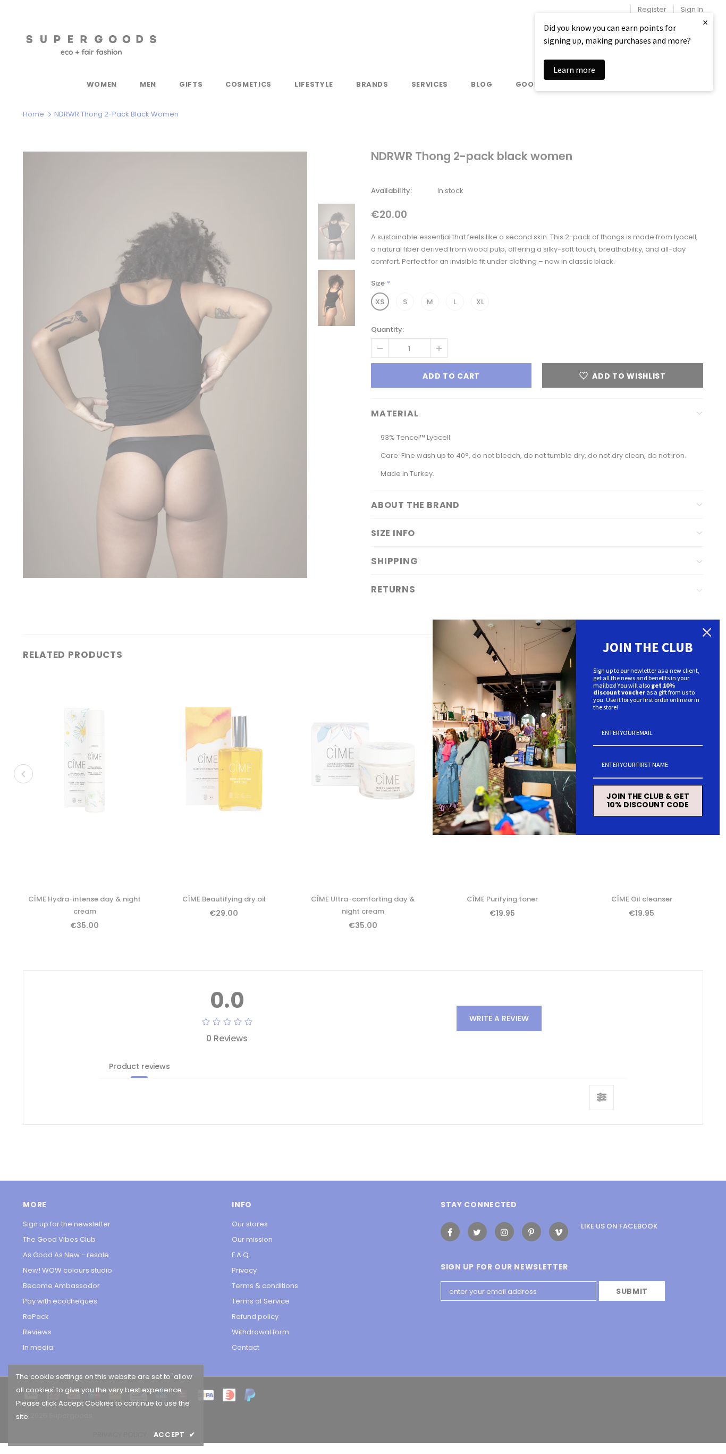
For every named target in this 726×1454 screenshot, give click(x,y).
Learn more (574, 69)
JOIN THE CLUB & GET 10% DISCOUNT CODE (647, 800)
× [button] (705, 22)
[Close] (707, 632)
